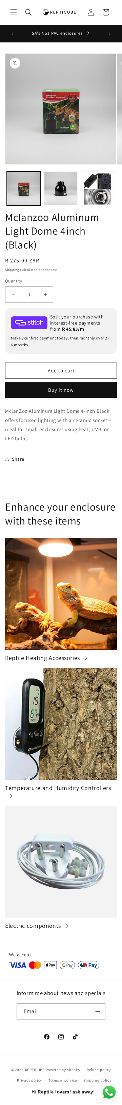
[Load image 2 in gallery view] (61, 188)
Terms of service (62, 1080)
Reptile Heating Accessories (42, 658)
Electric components (33, 925)
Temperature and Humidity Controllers (58, 788)
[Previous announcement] (12, 33)
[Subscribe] (97, 1011)
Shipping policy (97, 1080)
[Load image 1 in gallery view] (24, 188)
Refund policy (99, 1069)
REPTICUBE (35, 1069)
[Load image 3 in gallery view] (98, 188)
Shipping (12, 270)
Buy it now (61, 390)
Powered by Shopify (63, 1069)
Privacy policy (29, 1080)
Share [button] (18, 459)
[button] (13, 12)
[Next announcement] (109, 33)
